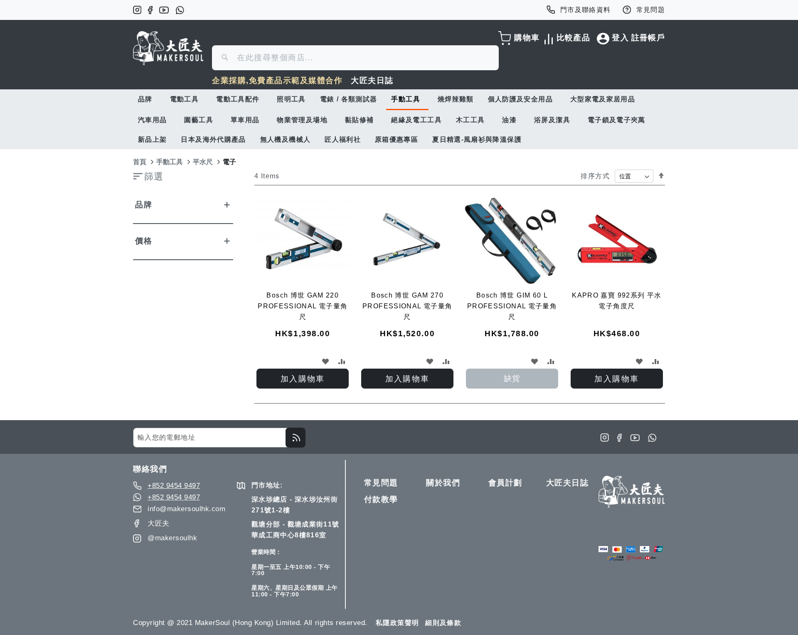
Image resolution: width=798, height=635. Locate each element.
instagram (137, 10)
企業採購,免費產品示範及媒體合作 (277, 80)
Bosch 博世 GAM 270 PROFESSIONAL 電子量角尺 (407, 306)
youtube (164, 10)
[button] (325, 361)
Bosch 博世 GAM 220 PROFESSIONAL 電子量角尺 (302, 306)
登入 (620, 37)
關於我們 (443, 482)
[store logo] (168, 48)
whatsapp (179, 10)
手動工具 (169, 161)
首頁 (139, 161)
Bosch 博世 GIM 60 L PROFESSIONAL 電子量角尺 (512, 306)
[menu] (399, 119)
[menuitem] (147, 99)
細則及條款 (443, 622)
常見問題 (650, 9)
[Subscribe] (295, 438)
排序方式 (595, 176)
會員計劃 (505, 482)
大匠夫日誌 (372, 80)
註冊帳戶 (648, 37)
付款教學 (381, 499)
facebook (150, 10)
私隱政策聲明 (397, 622)
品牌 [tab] (143, 204)
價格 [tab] (143, 240)
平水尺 (203, 161)
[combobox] (355, 57)
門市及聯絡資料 (585, 9)
